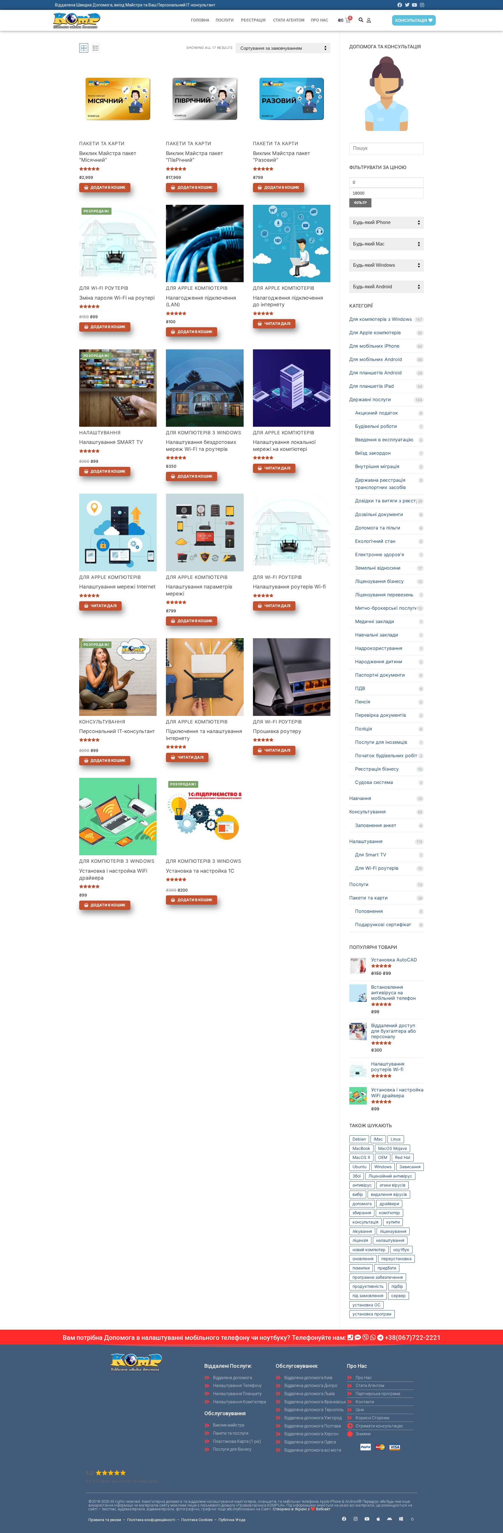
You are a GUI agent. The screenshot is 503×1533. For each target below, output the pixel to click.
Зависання (410, 1166)
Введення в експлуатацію (384, 439)
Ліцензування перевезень (384, 594)
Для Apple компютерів (196, 288)
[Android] (389, 1519)
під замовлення (368, 1295)
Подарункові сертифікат (383, 924)
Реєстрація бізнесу (377, 769)
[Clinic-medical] (412, 1519)
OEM (382, 1157)
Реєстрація (253, 20)
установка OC (366, 1304)
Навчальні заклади (376, 635)
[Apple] (378, 1519)
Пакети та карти (102, 143)
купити (393, 1221)
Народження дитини (378, 661)
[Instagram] (422, 5)
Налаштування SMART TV (111, 442)
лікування (362, 1231)
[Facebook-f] (344, 1519)
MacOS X (361, 1157)
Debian (359, 1139)
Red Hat (402, 1157)
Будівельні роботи (376, 426)
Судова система (374, 782)
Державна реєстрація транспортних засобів (380, 483)
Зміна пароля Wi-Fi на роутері (117, 298)
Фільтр (360, 203)
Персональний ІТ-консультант (117, 731)
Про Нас (319, 20)
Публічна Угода (232, 1520)
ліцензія (360, 1240)
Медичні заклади (374, 621)
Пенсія (362, 702)
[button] (361, 20)
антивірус (362, 1184)
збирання (362, 1212)
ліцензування (393, 1231)
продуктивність (368, 1286)
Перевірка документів (380, 715)
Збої (357, 1175)
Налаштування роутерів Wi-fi (289, 587)
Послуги (224, 20)
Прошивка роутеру (277, 731)
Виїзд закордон (373, 453)
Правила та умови (104, 1520)
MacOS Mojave (392, 1148)
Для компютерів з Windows (203, 432)
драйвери (389, 1203)
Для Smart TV (370, 855)
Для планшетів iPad (371, 386)
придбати (387, 1267)
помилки (361, 1267)
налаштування (390, 1240)
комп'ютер (389, 1212)
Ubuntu (359, 1166)
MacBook (361, 1148)
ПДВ (360, 688)
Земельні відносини (378, 568)
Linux (396, 1139)
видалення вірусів (389, 1194)
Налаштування (100, 432)
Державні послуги (370, 399)
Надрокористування (378, 648)
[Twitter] (407, 5)
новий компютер (369, 1249)
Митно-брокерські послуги (386, 608)
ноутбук (401, 1249)
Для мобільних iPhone (374, 346)
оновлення (363, 1258)
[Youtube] (415, 5)
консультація (365, 1221)
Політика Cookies (196, 1520)
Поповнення (369, 911)
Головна (200, 20)
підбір (397, 1286)
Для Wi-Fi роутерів (103, 288)
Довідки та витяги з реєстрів (389, 501)
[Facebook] (400, 5)
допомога (362, 1203)
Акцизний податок (376, 413)
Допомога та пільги (377, 528)
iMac (378, 1139)
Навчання (360, 798)
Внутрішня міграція (377, 466)
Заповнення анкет (375, 825)
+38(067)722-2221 (413, 1337)
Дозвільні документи (379, 514)
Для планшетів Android (375, 373)
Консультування (102, 722)
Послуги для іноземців (381, 742)
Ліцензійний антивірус (390, 1175)
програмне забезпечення (378, 1277)
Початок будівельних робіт (386, 755)
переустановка (396, 1258)
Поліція (363, 729)
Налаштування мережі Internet (117, 587)
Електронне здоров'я (379, 554)
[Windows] (401, 1519)
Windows (383, 1166)
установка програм (372, 1313)
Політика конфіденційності (151, 1520)
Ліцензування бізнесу (379, 581)
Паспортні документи (380, 675)
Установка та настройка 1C (200, 871)
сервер (398, 1295)
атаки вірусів (392, 1184)
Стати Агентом (288, 20)
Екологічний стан (375, 541)
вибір (358, 1194)
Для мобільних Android (375, 359)
